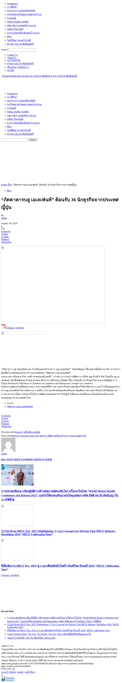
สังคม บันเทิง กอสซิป (18, 21)
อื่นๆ (9, 36)
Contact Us (12, 55)
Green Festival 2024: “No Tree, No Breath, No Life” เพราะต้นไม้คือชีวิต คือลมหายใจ (49, 634)
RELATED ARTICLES (13, 459)
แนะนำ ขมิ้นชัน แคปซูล (28, 432)
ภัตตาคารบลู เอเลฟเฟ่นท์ (20, 406)
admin (4, 218)
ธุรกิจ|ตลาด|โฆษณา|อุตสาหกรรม (24, 14)
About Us (11, 57)
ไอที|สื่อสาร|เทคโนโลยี (19, 40)
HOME (10, 70)
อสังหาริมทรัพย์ (15, 29)
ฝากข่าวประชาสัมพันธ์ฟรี (20, 44)
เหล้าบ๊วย (29, 672)
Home (4, 184)
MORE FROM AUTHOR (39, 459)
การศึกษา (12, 7)
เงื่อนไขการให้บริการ (18, 67)
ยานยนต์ (11, 18)
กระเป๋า (5, 672)
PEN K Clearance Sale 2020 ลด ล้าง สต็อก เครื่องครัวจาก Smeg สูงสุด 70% (49, 435)
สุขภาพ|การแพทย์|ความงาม (21, 25)
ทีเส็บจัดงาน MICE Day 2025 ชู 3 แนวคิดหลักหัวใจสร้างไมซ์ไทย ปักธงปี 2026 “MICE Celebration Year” (58, 630)
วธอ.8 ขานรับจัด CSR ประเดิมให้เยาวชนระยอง (31, 638)
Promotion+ (12, 3)
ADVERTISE (14, 60)
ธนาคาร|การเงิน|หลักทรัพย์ (21, 10)
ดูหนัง (20, 672)
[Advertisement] (36, 82)
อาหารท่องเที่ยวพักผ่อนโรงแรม (23, 33)
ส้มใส (13, 672)
